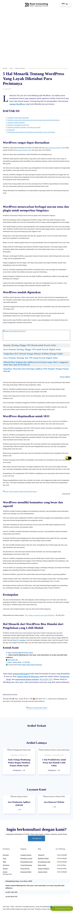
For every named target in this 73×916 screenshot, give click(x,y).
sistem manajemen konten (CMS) (55, 147)
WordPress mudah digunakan (16, 122)
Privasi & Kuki (24, 868)
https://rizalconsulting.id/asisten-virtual (20, 652)
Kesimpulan (11, 130)
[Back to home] (36, 5)
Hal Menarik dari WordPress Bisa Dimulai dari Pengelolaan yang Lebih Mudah (31, 132)
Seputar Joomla (42, 872)
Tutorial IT (41, 855)
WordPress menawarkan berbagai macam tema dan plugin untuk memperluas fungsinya (33, 120)
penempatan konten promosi (27, 679)
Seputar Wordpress (43, 868)
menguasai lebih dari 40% (23, 150)
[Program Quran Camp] (20, 491)
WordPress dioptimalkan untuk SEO (18, 125)
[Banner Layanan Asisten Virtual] (36, 707)
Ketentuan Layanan (26, 858)
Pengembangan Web (44, 862)
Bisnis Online (42, 865)
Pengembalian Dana (26, 862)
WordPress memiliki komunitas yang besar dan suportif (23, 127)
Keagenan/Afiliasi (25, 872)
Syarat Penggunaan (26, 865)
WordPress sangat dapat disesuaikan (18, 117)
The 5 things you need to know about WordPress (39, 615)
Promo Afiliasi (65, 377)
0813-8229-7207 (46, 679)
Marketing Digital (43, 858)
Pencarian (6, 855)
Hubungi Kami (36, 838)
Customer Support (25, 855)
